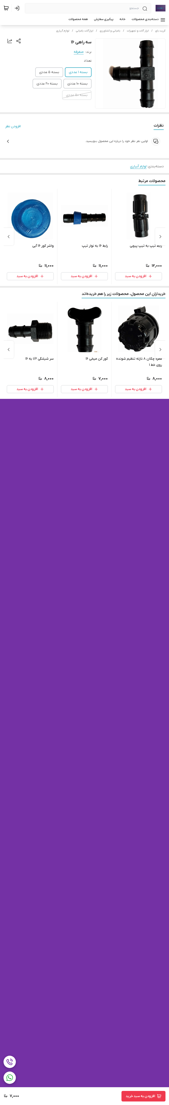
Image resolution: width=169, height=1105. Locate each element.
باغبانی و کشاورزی (110, 31)
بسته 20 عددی (47, 83)
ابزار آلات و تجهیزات (138, 31)
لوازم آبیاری (62, 31)
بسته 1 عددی (78, 72)
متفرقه (79, 52)
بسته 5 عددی (49, 72)
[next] (8, 236)
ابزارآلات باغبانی (84, 31)
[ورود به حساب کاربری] (17, 8)
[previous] (160, 236)
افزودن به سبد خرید (140, 1096)
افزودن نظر (13, 126)
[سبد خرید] (6, 8)
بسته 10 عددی (77, 83)
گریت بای (160, 31)
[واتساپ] (10, 1078)
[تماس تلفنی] (10, 1062)
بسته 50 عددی (77, 95)
